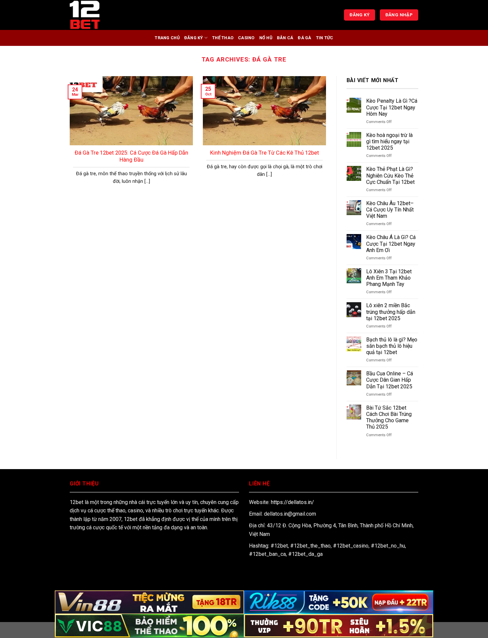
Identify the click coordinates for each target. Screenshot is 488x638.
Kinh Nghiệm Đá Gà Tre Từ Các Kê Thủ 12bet (264, 153)
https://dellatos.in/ (292, 502)
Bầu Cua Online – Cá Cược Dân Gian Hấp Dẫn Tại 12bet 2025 (389, 379)
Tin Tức (324, 37)
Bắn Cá (285, 37)
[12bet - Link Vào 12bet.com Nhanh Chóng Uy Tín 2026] (103, 15)
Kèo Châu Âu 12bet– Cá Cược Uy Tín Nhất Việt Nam (390, 209)
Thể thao (222, 37)
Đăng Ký (193, 37)
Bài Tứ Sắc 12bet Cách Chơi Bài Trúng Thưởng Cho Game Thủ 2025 (389, 417)
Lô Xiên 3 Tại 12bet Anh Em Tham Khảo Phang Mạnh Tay (389, 277)
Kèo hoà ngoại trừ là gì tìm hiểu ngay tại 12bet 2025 (389, 141)
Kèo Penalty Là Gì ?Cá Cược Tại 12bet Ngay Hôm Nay (391, 107)
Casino (246, 37)
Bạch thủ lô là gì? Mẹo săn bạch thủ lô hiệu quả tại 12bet (391, 345)
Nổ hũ (265, 37)
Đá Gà (304, 37)
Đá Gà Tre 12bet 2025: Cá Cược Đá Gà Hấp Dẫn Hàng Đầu (131, 156)
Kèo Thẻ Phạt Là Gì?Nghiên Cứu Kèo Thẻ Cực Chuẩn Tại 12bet (391, 175)
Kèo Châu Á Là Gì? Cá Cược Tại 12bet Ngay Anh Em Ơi (391, 243)
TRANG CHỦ (167, 37)
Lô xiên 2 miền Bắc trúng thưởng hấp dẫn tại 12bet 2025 (390, 311)
